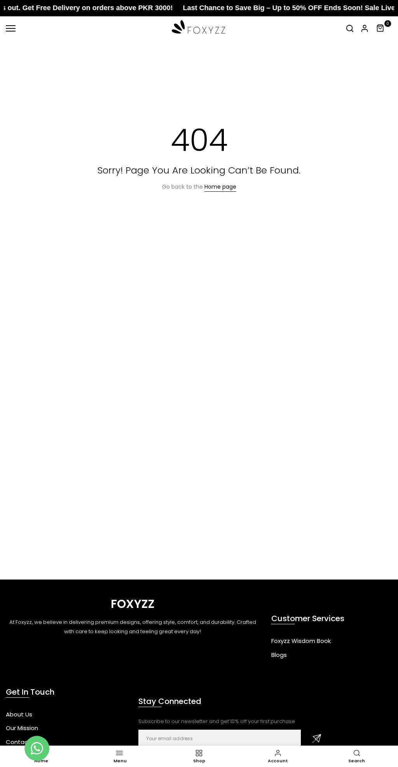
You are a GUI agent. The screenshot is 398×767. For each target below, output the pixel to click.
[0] (380, 28)
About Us (19, 714)
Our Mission (22, 728)
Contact (18, 742)
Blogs (279, 655)
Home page (220, 187)
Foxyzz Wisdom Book (301, 641)
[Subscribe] (317, 738)
